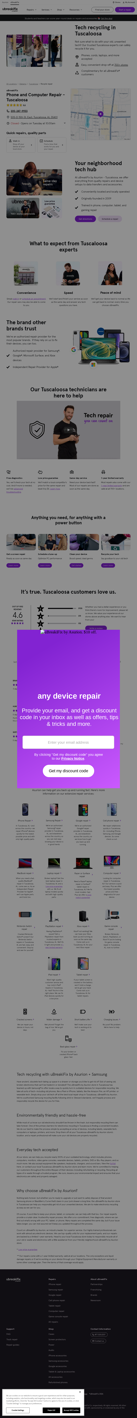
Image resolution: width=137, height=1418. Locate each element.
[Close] (80, 1392)
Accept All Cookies (71, 1410)
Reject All (51, 1410)
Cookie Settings (18, 1410)
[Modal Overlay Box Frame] (68, 709)
